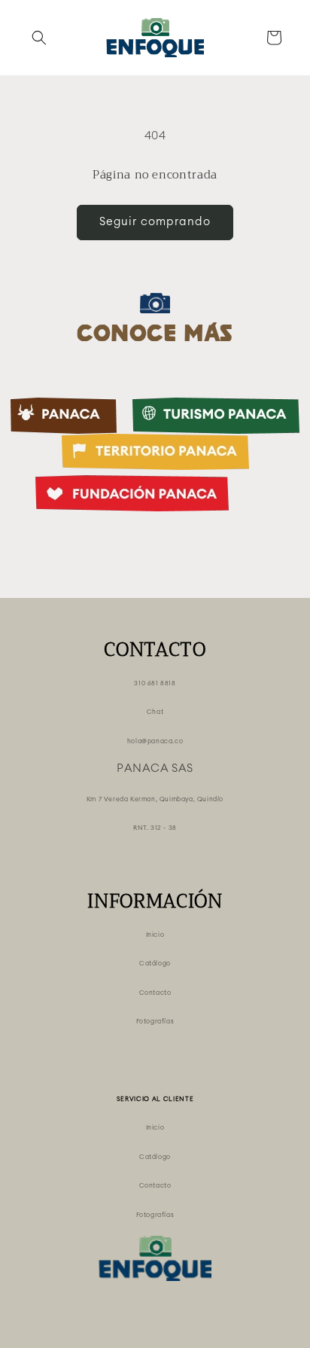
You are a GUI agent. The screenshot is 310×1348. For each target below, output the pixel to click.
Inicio (155, 935)
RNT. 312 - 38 (155, 828)
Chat (155, 712)
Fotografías (155, 1021)
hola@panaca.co (155, 741)
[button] (39, 37)
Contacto (155, 993)
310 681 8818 (154, 683)
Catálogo (155, 963)
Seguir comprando (155, 221)
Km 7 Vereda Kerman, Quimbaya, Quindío (155, 799)
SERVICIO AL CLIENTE (155, 1099)
